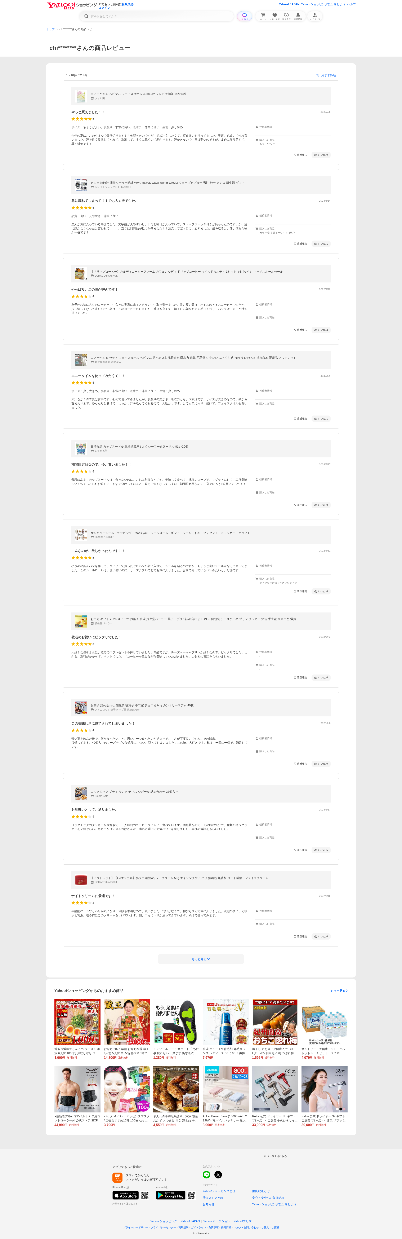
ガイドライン (198, 1227)
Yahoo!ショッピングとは (219, 1191)
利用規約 (183, 1227)
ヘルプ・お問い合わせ (246, 1227)
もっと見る (338, 990)
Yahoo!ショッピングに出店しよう (323, 4)
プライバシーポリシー (135, 1227)
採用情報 (226, 1227)
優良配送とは (261, 1191)
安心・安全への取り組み (268, 1197)
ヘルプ (351, 4)
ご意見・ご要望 (270, 1227)
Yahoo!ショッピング (163, 1221)
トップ (50, 29)
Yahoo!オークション (216, 1221)
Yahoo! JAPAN (289, 4)
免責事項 (214, 1227)
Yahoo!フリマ (243, 1221)
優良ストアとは (213, 1197)
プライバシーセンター (163, 1227)
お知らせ (208, 1204)
